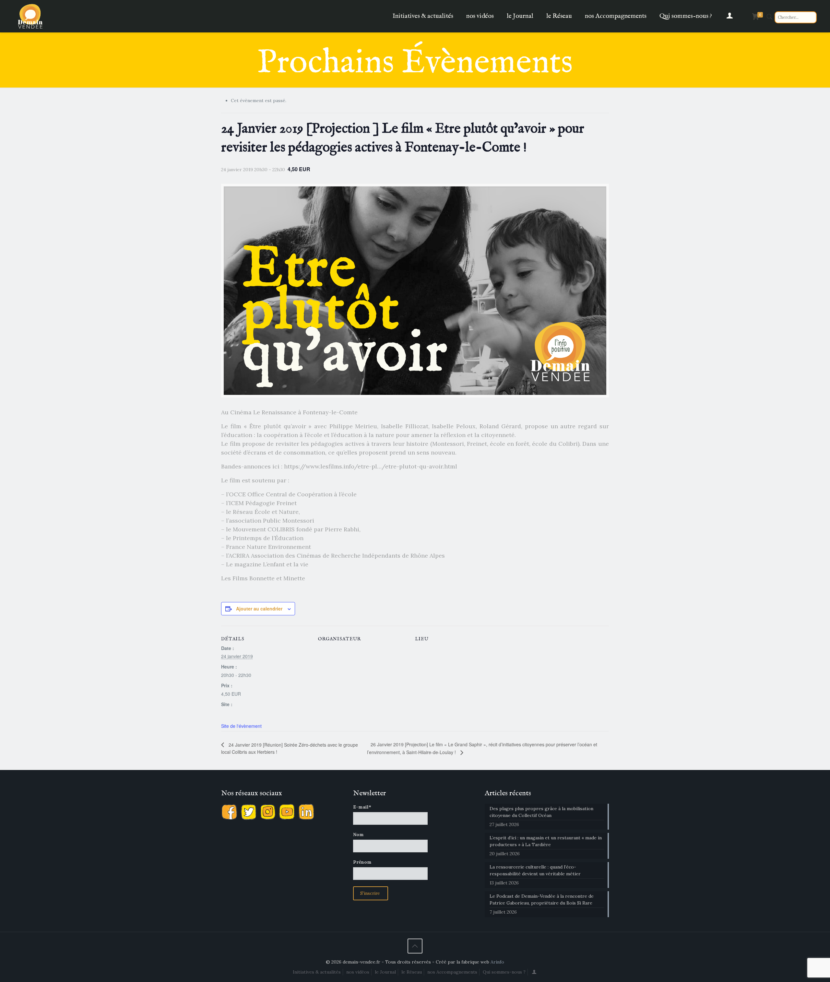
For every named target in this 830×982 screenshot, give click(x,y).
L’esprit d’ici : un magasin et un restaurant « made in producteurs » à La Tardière (546, 841)
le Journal (385, 972)
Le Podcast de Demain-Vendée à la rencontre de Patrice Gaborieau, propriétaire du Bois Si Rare (542, 899)
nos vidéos (357, 972)
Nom (358, 834)
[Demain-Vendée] (30, 16)
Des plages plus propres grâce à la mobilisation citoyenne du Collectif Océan (541, 812)
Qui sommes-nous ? (504, 972)
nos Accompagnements (452, 972)
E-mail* (362, 807)
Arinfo (497, 962)
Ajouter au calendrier (259, 608)
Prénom (362, 862)
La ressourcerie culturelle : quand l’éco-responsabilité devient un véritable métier (535, 870)
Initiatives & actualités (317, 972)
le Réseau (411, 972)
